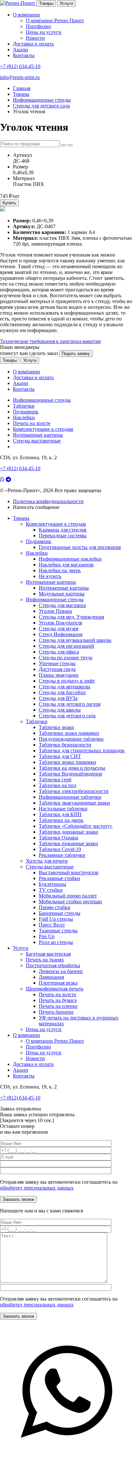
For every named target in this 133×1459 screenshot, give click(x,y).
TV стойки (51, 890)
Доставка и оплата (33, 43)
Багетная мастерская (48, 954)
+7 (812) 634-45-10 (20, 66)
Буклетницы (52, 884)
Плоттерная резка (58, 983)
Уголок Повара (55, 611)
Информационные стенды (42, 400)
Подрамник (25, 411)
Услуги (66, 3)
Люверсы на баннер (61, 971)
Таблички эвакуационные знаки (74, 802)
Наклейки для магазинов (66, 564)
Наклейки (24, 417)
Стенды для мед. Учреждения (71, 617)
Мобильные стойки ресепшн (70, 901)
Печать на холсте (31, 423)
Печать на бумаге (58, 1000)
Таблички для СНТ (60, 756)
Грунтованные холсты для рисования (80, 547)
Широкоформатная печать (54, 988)
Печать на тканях (45, 959)
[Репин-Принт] (18, 3)
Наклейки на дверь (60, 570)
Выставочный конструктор (68, 872)
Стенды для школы (60, 710)
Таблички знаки (56, 727)
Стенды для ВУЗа (58, 698)
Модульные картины (62, 593)
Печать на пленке (58, 1006)
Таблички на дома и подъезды (72, 768)
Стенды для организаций (66, 646)
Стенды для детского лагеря (69, 704)
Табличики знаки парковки (69, 733)
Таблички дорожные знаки (68, 832)
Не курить (50, 576)
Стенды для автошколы (64, 686)
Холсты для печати (47, 861)
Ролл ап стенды (56, 942)
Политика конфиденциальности (48, 501)
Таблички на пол (57, 785)
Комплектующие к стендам (43, 429)
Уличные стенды (57, 663)
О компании (26, 14)
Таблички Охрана (58, 837)
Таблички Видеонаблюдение (70, 773)
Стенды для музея (58, 628)
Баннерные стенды (59, 913)
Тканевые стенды (58, 930)
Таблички (24, 406)
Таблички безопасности (65, 744)
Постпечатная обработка (53, 965)
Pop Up (47, 936)
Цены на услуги (43, 32)
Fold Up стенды (56, 919)
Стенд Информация (60, 634)
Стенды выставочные (37, 440)
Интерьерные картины (38, 435)
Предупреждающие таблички (71, 739)
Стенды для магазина (62, 605)
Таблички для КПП (60, 814)
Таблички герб (55, 779)
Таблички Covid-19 (60, 849)
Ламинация (51, 977)
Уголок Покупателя (60, 622)
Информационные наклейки (70, 559)
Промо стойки (54, 907)
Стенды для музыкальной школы (75, 640)
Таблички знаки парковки (67, 762)
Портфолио (38, 26)
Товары (46, 3)
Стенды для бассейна (62, 692)
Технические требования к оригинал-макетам (50, 341)
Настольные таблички (63, 808)
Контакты (24, 55)
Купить (9, 202)
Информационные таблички (70, 797)
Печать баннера (56, 1012)
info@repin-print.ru (20, 77)
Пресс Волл (52, 924)
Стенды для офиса (59, 651)
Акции (20, 49)
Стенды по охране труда (65, 657)
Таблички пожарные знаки (68, 843)
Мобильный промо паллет (68, 895)
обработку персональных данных (37, 1188)
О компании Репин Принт (55, 20)
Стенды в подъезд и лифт (67, 681)
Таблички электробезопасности (73, 791)
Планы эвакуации (58, 675)
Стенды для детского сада (67, 715)
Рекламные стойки (59, 878)
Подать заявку (76, 353)
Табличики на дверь (61, 820)
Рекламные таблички (62, 855)
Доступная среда (57, 669)
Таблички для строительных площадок (82, 750)
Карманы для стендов (63, 529)
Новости (35, 38)
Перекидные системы (63, 535)
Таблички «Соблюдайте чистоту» (76, 826)
